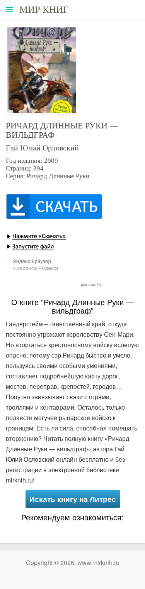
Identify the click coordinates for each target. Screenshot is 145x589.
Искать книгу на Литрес (72, 499)
